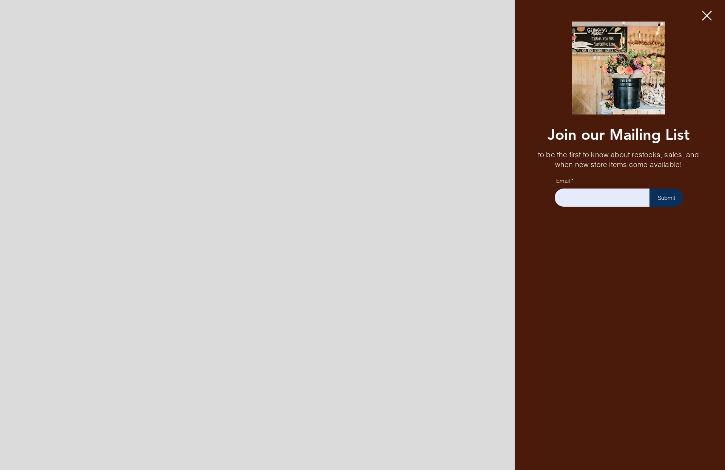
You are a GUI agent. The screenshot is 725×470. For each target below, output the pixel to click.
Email (563, 181)
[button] (707, 16)
